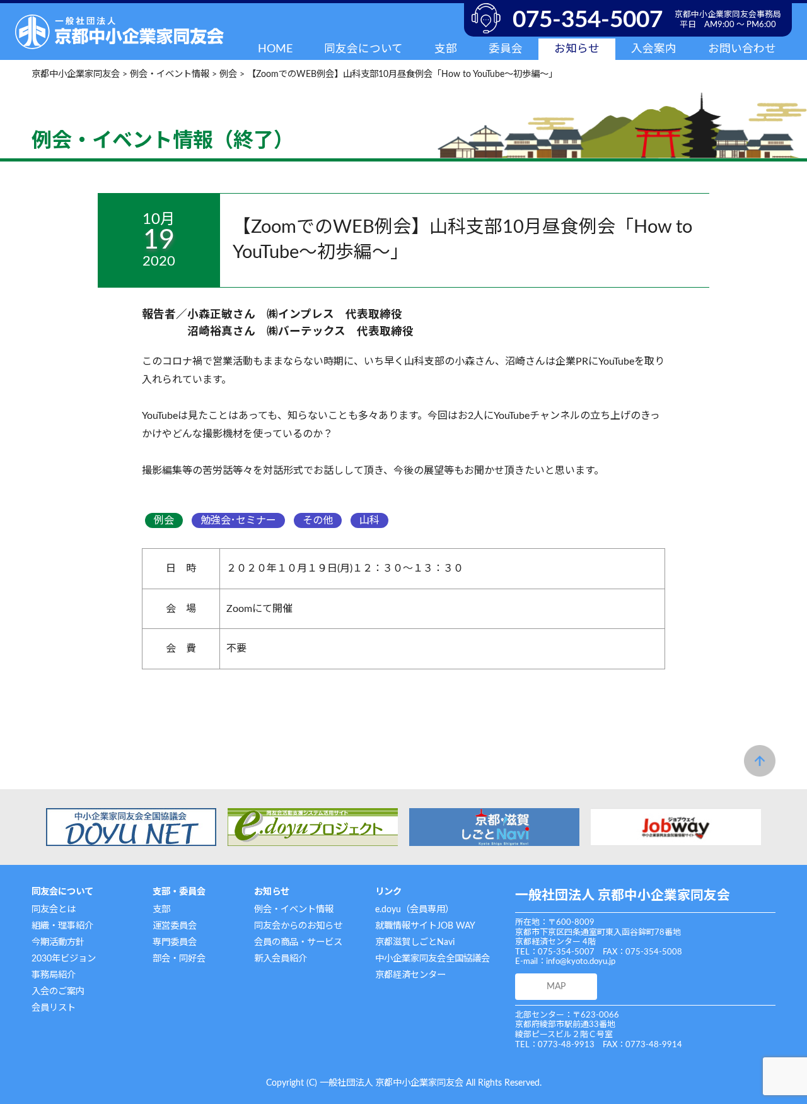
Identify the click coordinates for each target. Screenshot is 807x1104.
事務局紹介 (54, 975)
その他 (318, 520)
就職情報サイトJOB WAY (425, 926)
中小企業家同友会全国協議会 (432, 958)
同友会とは (54, 909)
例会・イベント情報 (294, 909)
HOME (275, 49)
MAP (556, 986)
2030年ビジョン (64, 958)
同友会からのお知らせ (298, 926)
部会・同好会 (179, 958)
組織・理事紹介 (62, 926)
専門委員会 (175, 942)
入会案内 (653, 49)
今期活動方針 (58, 942)
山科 (369, 520)
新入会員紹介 (280, 958)
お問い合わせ (742, 49)
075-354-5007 (588, 20)
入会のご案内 (58, 991)
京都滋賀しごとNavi (415, 942)
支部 (161, 909)
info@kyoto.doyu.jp (580, 962)
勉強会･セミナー (238, 520)
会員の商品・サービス (298, 942)
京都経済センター (410, 975)
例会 (164, 520)
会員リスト (54, 1008)
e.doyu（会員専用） (414, 909)
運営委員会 (175, 926)
